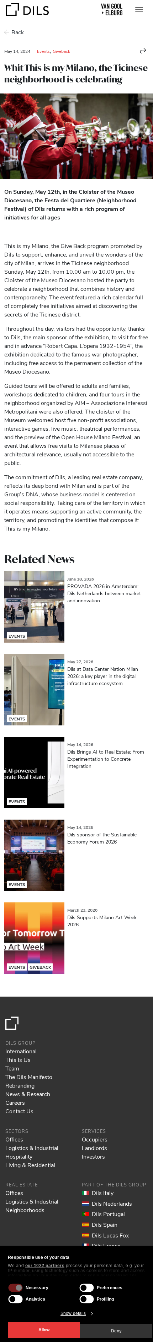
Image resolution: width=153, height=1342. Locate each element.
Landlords (94, 1147)
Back (17, 32)
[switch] (87, 1288)
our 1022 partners (45, 1265)
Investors (93, 1156)
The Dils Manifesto (28, 1076)
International (21, 1051)
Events (43, 51)
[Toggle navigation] (139, 9)
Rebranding (20, 1085)
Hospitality (18, 1156)
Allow (43, 1329)
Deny (116, 1330)
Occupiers (94, 1139)
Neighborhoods (24, 1210)
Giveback (61, 51)
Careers (15, 1102)
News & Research (27, 1094)
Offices (14, 1139)
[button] (143, 50)
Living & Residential (30, 1165)
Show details (73, 1313)
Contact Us (19, 1111)
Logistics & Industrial (31, 1147)
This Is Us (18, 1059)
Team (12, 1068)
